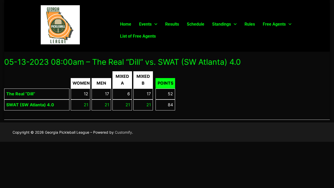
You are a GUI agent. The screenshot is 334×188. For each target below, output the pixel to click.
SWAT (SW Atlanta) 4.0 (30, 104)
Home (125, 24)
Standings (221, 24)
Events (145, 24)
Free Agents (274, 24)
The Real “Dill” (20, 93)
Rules (249, 24)
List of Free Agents (138, 36)
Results (172, 24)
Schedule (195, 24)
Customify (123, 132)
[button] (148, 24)
